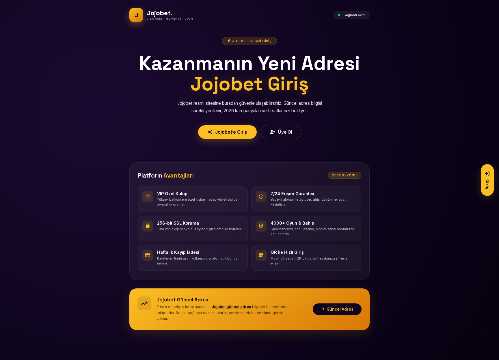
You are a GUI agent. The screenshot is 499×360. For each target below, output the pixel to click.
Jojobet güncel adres (231, 307)
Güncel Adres (340, 309)
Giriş (487, 184)
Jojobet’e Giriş (231, 132)
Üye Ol (285, 132)
